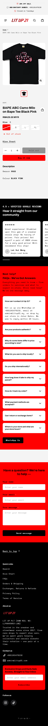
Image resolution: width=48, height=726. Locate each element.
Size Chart (9, 141)
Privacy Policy (11, 593)
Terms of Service (12, 598)
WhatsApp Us (13, 440)
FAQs (5, 578)
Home (4, 30)
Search (6, 568)
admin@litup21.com (17, 660)
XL (35, 127)
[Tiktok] (14, 703)
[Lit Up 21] (20, 20)
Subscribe (24, 684)
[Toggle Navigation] (6, 20)
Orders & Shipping (13, 583)
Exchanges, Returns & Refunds (19, 588)
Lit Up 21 (24, 718)
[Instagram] (6, 703)
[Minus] (6, 150)
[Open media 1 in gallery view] (24, 93)
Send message (24, 533)
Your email (9, 494)
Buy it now (24, 157)
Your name (8, 481)
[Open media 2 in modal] (24, 64)
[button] (34, 20)
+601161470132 (15, 655)
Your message (11, 507)
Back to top (10, 551)
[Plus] (17, 150)
